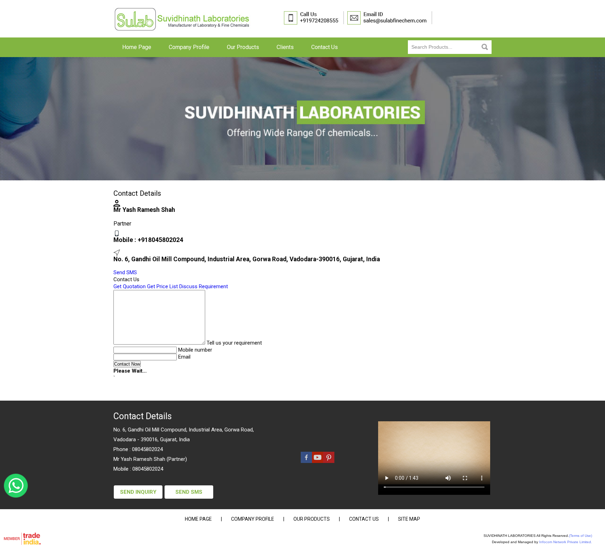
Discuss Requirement (203, 286)
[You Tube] (317, 461)
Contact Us (324, 47)
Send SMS (125, 272)
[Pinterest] (328, 461)
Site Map (409, 519)
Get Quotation (129, 286)
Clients (285, 47)
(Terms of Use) (580, 536)
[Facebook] (306, 461)
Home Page (136, 47)
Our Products (243, 47)
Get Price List (162, 286)
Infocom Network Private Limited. (565, 542)
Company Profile (189, 47)
